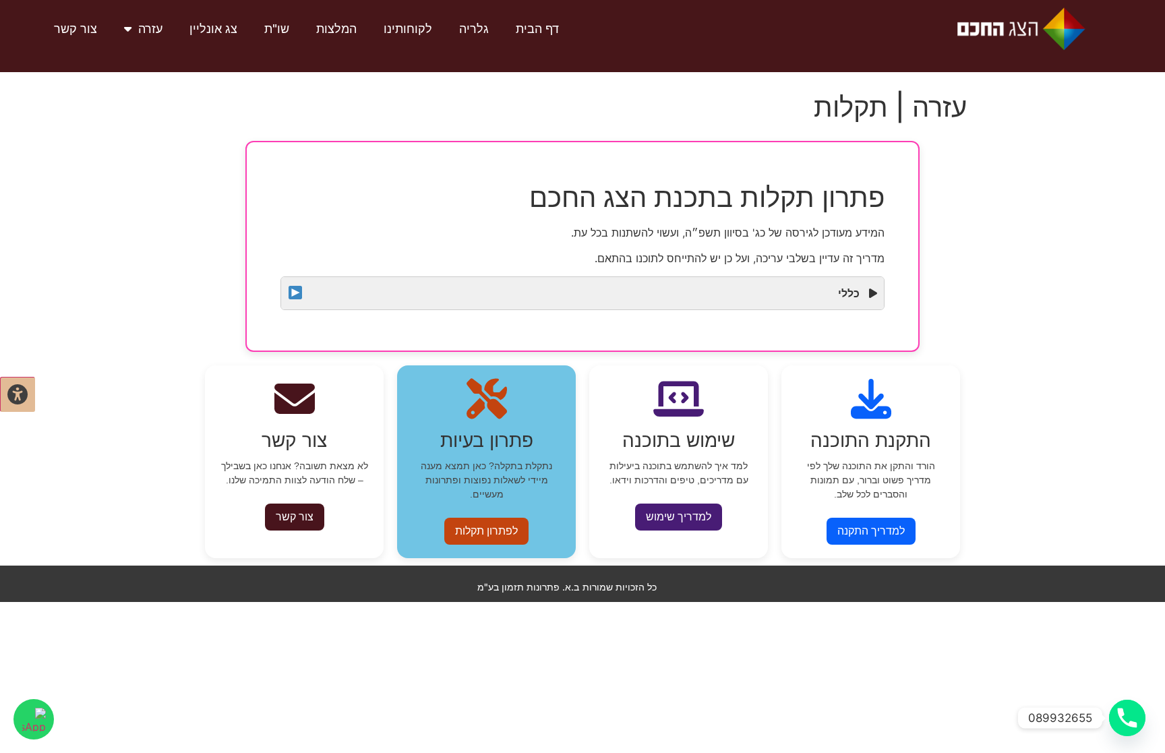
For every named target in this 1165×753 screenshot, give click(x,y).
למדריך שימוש (678, 516)
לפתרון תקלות (486, 531)
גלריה (474, 29)
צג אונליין (213, 29)
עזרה (150, 29)
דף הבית (537, 29)
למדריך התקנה (871, 531)
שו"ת (276, 29)
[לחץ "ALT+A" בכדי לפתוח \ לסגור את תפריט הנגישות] (17, 394)
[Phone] (1127, 718)
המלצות (336, 29)
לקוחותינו (408, 29)
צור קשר (75, 29)
